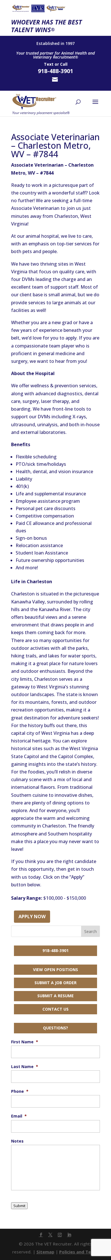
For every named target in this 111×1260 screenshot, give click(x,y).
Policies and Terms (79, 1252)
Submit (19, 1205)
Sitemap (45, 1252)
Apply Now (32, 916)
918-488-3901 (55, 950)
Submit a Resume (55, 995)
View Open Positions (55, 969)
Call (63, 64)
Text (49, 64)
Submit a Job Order (55, 982)
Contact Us (55, 1009)
